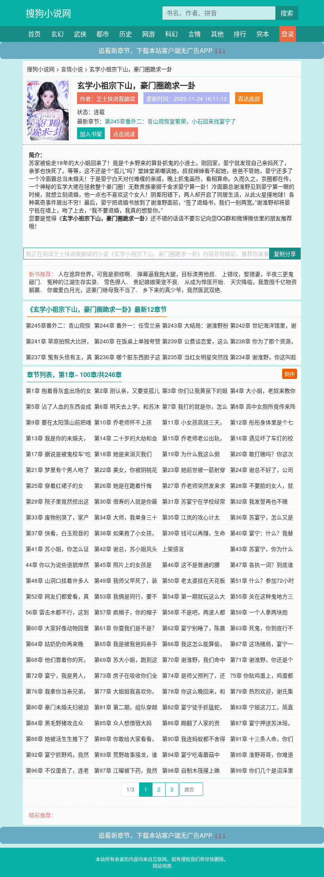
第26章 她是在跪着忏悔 (123, 485)
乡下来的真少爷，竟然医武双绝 (181, 290)
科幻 (171, 33)
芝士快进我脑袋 (115, 98)
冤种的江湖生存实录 (72, 282)
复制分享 (285, 254)
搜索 (287, 12)
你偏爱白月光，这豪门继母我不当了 (91, 290)
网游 (148, 33)
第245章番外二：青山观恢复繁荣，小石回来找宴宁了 (170, 121)
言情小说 (72, 69)
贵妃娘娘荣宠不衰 (155, 282)
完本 (262, 33)
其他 (217, 33)
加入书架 (91, 134)
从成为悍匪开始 (204, 282)
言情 (194, 33)
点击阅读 (124, 134)
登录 (287, 33)
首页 (34, 33)
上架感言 (173, 549)
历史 (125, 33)
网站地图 (162, 865)
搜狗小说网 (48, 12)
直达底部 (249, 98)
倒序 (289, 373)
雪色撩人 (115, 282)
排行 (240, 33)
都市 (102, 33)
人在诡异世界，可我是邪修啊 (94, 274)
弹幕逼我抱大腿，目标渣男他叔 (176, 274)
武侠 (80, 33)
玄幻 (57, 33)
